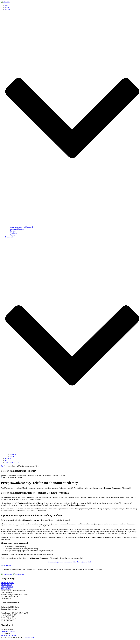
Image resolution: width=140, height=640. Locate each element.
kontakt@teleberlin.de (8, 635)
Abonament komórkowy (18, 229)
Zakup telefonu (6, 589)
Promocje (13, 235)
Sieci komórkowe (7, 587)
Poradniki (13, 454)
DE (6, 460)
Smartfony (13, 233)
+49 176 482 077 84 (12, 462)
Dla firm (12, 231)
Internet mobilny (6, 585)
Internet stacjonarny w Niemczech (21, 227)
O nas (7, 7)
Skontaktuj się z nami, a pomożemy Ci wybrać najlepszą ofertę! (70, 562)
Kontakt (8, 458)
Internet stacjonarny (7, 583)
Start (6, 5)
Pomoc (12, 456)
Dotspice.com (29, 637)
